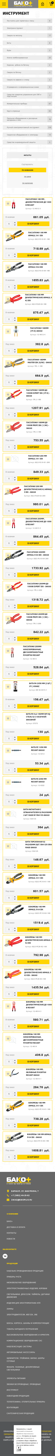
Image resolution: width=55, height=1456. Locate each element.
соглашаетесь (28, 1438)
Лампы (10, 1309)
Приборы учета (14, 1276)
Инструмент (12, 1390)
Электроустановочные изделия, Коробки (27, 1288)
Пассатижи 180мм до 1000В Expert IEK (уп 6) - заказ (38, 393)
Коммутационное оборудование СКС (24, 1340)
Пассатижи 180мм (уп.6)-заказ (39, 329)
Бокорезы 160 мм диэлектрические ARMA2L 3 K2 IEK (38, 940)
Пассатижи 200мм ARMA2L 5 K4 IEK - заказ (38, 553)
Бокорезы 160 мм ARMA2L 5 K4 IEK (36, 908)
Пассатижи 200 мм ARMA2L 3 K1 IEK (37, 457)
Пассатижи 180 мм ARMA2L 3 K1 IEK (37, 234)
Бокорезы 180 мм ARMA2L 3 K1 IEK (36, 1104)
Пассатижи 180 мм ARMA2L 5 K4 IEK (37, 265)
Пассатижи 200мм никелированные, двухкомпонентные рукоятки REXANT (33, 650)
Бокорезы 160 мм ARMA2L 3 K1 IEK (36, 876)
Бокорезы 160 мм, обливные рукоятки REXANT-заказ (36, 1072)
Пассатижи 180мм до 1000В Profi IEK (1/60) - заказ (37, 425)
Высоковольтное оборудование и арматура (28, 1334)
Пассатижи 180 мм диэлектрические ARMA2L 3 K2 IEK (38, 297)
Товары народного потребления (22, 1329)
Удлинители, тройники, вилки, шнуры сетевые (25, 1359)
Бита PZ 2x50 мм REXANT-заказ (39, 780)
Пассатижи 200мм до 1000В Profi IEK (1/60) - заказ (37, 617)
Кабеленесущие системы (19, 1346)
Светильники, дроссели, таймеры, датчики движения (28, 1295)
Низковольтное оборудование (21, 1282)
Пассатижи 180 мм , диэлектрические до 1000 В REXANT (38, 202)
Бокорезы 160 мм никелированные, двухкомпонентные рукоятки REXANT (33, 1038)
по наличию (27, 183)
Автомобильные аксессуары (21, 1352)
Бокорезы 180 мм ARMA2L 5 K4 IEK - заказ (39, 1135)
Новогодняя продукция (18, 1396)
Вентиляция (12, 1407)
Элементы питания (16, 1378)
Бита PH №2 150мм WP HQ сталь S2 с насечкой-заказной (38, 717)
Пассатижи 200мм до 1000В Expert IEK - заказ (39, 585)
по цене (27, 176)
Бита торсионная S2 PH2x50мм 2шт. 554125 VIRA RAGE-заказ (38, 844)
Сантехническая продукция (20, 1413)
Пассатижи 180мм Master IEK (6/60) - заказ (40, 361)
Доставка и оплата (16, 1227)
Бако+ (10, 1221)
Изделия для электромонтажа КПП (23, 1303)
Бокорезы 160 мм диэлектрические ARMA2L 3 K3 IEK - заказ (37, 972)
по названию (27, 170)
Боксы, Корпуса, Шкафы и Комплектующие (28, 1323)
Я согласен (19, 1448)
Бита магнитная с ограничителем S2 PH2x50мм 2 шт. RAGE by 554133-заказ (37, 812)
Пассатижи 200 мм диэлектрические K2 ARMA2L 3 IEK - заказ (38, 489)
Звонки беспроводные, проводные (24, 1384)
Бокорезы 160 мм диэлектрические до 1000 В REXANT (39, 1005)
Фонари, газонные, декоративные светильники (23, 1368)
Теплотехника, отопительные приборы (26, 1401)
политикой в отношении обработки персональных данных (24, 1433)
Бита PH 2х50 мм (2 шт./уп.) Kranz (40, 685)
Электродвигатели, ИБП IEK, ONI (22, 1314)
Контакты (11, 1233)
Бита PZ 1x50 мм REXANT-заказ (39, 748)
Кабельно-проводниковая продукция (25, 1271)
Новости (11, 1238)
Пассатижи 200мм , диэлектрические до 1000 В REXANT (38, 521)
